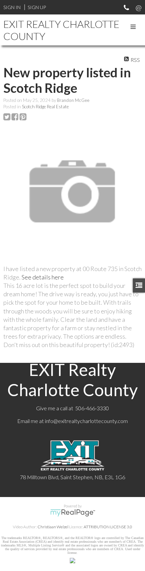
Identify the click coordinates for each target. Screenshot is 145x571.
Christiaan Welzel (52, 526)
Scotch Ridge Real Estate (45, 106)
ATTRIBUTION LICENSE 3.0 (108, 526)
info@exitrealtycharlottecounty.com (86, 421)
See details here (43, 277)
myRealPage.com (72, 513)
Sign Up (37, 7)
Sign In (12, 7)
